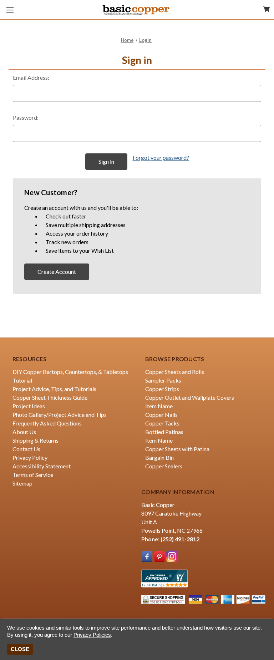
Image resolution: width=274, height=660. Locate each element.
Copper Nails (161, 414)
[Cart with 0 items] (266, 9)
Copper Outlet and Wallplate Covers (189, 397)
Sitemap (22, 483)
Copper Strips (162, 388)
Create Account (56, 271)
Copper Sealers (163, 466)
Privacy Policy (29, 457)
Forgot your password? (161, 157)
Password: (26, 117)
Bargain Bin (159, 457)
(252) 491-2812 (180, 539)
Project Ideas (28, 406)
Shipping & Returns (35, 440)
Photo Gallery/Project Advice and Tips (59, 414)
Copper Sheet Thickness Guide (49, 397)
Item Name (159, 406)
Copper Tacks (162, 423)
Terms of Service (32, 474)
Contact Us (26, 448)
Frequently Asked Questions (47, 423)
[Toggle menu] (10, 10)
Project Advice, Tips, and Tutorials (54, 388)
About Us (24, 431)
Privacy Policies (92, 635)
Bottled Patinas (164, 431)
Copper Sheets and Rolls (174, 371)
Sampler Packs (163, 380)
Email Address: (31, 77)
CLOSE (20, 649)
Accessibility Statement (41, 466)
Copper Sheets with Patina (177, 448)
